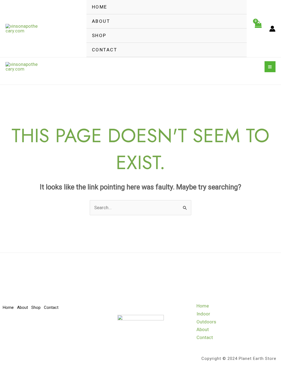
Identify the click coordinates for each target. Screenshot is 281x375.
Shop (99, 35)
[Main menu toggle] (270, 66)
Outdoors (206, 321)
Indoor (203, 314)
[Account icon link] (272, 29)
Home (99, 7)
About (101, 21)
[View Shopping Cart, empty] (258, 28)
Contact (104, 49)
